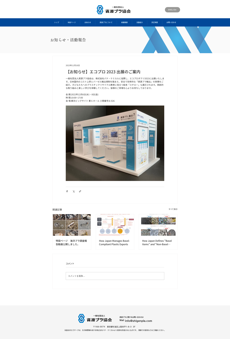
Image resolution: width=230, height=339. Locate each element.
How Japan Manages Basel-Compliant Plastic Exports (114, 242)
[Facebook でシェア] (67, 191)
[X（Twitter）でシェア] (73, 191)
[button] (71, 22)
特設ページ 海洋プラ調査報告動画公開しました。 (71, 242)
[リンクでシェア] (80, 191)
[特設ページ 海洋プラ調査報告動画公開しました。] (72, 225)
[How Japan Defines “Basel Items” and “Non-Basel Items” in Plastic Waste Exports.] (158, 225)
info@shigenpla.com (138, 320)
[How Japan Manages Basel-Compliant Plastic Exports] (115, 225)
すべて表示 (173, 209)
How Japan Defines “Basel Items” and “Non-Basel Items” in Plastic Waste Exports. (157, 242)
